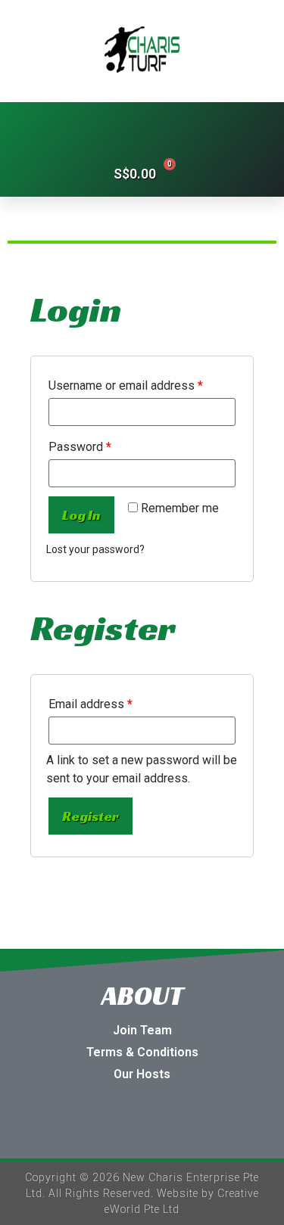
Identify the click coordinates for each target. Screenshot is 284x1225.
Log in (81, 515)
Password (79, 447)
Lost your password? (95, 549)
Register (90, 816)
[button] (142, 126)
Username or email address (125, 385)
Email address (90, 704)
